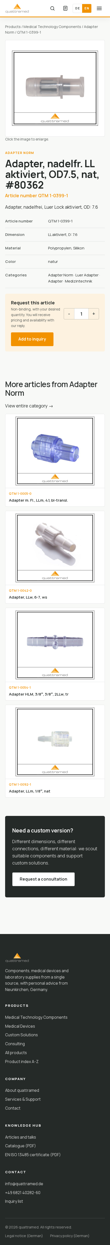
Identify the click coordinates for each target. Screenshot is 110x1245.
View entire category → (29, 406)
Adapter (55, 281)
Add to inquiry (32, 339)
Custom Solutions (21, 1035)
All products (16, 1052)
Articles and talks (20, 1137)
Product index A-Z (22, 1061)
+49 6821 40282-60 (22, 1192)
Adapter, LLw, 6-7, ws (28, 597)
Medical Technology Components (52, 26)
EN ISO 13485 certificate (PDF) (33, 1154)
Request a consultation (43, 879)
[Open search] (52, 8)
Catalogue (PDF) (20, 1146)
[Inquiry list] (65, 8)
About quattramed (22, 1090)
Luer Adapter (86, 275)
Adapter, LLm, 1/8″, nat (29, 791)
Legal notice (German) (24, 1235)
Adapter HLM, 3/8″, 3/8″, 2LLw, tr (39, 694)
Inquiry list (14, 1201)
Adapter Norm (60, 275)
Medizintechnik (78, 281)
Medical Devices (20, 1026)
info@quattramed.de (24, 1183)
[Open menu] (99, 8)
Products (13, 26)
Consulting (15, 1043)
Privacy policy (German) (70, 1235)
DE (77, 8)
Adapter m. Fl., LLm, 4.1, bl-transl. (38, 500)
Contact (12, 1108)
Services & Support (23, 1099)
